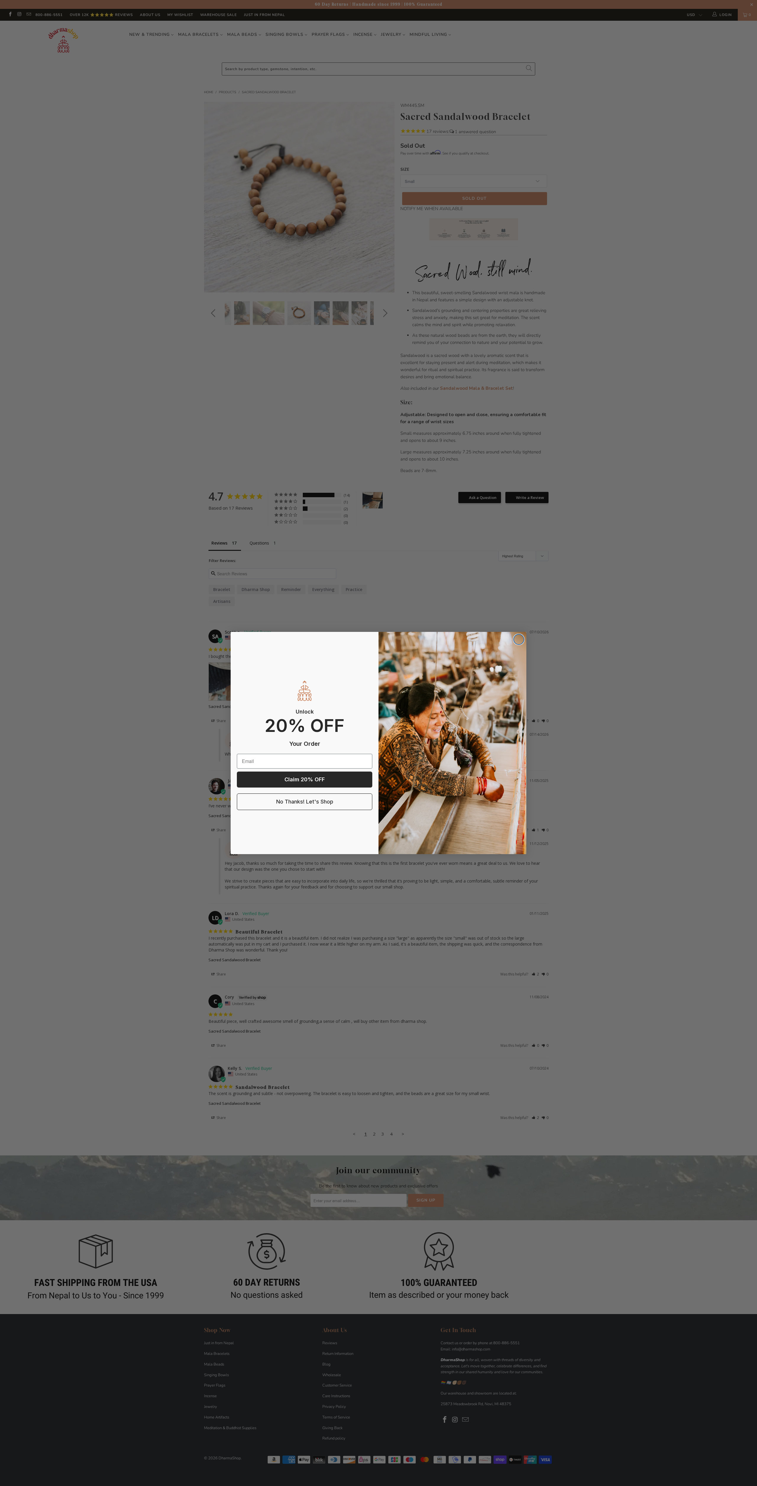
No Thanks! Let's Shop (304, 801)
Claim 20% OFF (304, 779)
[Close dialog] (519, 639)
